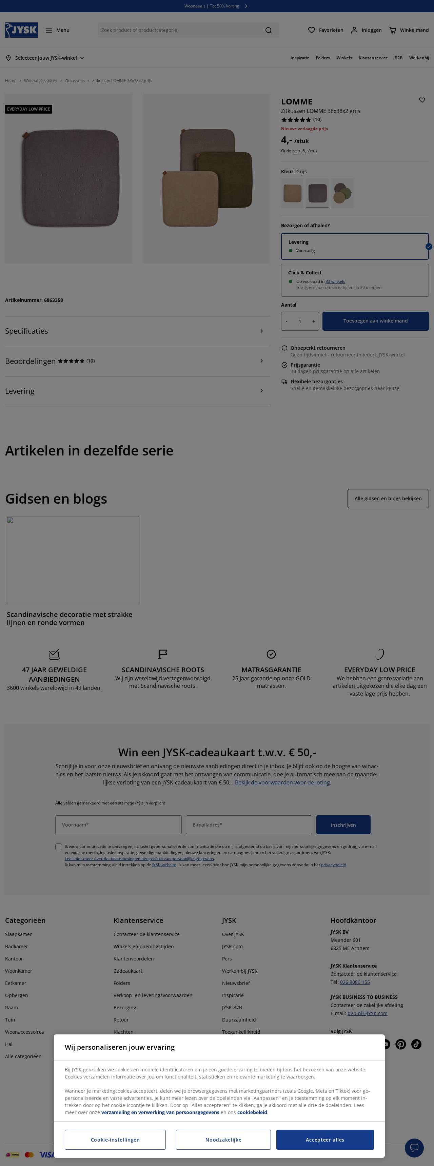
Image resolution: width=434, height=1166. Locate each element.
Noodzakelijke (223, 1139)
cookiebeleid (252, 1112)
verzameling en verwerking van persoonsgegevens (160, 1112)
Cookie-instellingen (115, 1139)
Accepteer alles (325, 1139)
